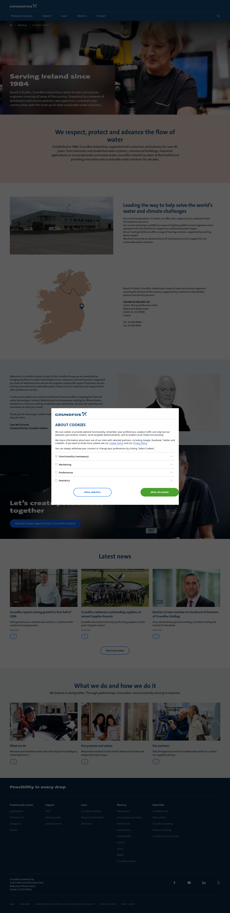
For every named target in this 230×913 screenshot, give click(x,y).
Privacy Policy (140, 443)
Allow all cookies (160, 492)
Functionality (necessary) (74, 456)
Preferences (66, 472)
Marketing (65, 464)
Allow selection (92, 492)
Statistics (64, 480)
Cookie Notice (116, 443)
